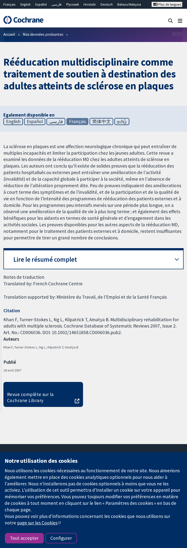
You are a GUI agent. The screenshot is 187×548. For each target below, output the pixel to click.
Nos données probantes (43, 34)
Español (41, 4)
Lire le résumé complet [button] (45, 259)
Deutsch (107, 4)
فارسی (56, 4)
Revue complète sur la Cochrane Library (30, 397)
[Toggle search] (170, 20)
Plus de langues (169, 4)
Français (9, 4)
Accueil (9, 34)
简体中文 (101, 121)
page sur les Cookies (37, 523)
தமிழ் (122, 121)
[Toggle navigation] (180, 20)
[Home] (23, 20)
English (25, 4)
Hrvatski (90, 4)
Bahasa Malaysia (129, 4)
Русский (72, 4)
